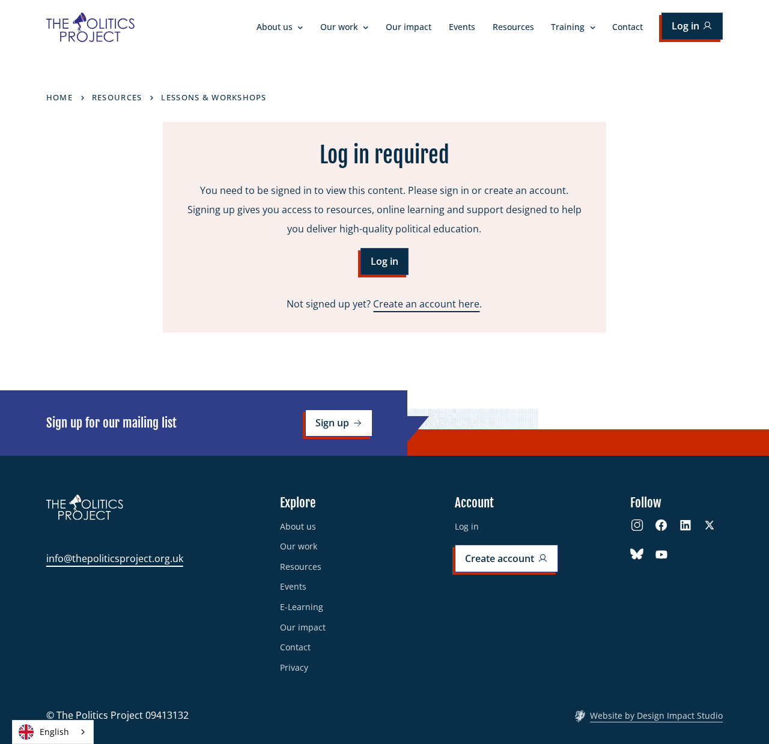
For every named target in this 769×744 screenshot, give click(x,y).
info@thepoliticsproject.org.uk (114, 558)
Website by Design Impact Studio (656, 715)
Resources (513, 26)
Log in (467, 526)
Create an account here (426, 303)
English (54, 731)
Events (462, 26)
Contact (627, 26)
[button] (280, 27)
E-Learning (301, 606)
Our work (298, 546)
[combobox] (53, 732)
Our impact (408, 26)
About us (298, 526)
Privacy (294, 667)
